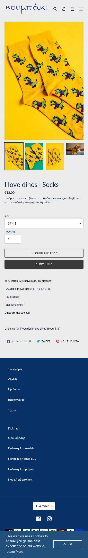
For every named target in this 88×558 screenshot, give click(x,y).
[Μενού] (81, 8)
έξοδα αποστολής (53, 198)
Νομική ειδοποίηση (20, 479)
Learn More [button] (15, 551)
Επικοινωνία (16, 399)
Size (7, 215)
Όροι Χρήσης (16, 437)
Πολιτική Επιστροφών (22, 458)
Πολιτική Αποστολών (21, 448)
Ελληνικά (42, 506)
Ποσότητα (10, 231)
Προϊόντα (14, 389)
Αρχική (12, 378)
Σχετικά (13, 410)
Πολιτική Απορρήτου (21, 469)
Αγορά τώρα (44, 264)
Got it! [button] (67, 544)
